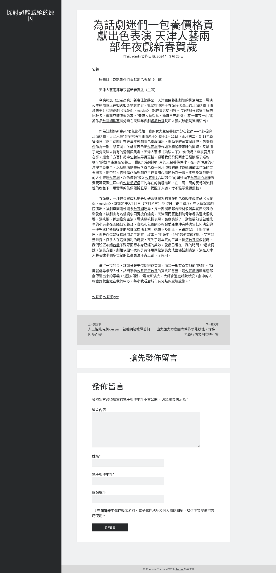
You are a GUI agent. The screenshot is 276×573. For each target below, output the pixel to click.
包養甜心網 (159, 172)
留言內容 (99, 410)
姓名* (96, 456)
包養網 (152, 141)
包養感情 (192, 271)
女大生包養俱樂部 (169, 131)
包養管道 (144, 271)
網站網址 (99, 492)
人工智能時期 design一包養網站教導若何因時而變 (119, 331)
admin (136, 56)
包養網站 (152, 178)
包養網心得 (156, 224)
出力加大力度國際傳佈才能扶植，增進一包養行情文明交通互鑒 (188, 331)
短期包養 (158, 121)
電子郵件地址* (103, 474)
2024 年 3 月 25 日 (170, 56)
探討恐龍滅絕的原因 (30, 16)
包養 (95, 69)
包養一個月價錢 (159, 167)
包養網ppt (111, 297)
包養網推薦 (111, 121)
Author (180, 569)
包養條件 (176, 162)
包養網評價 (131, 183)
